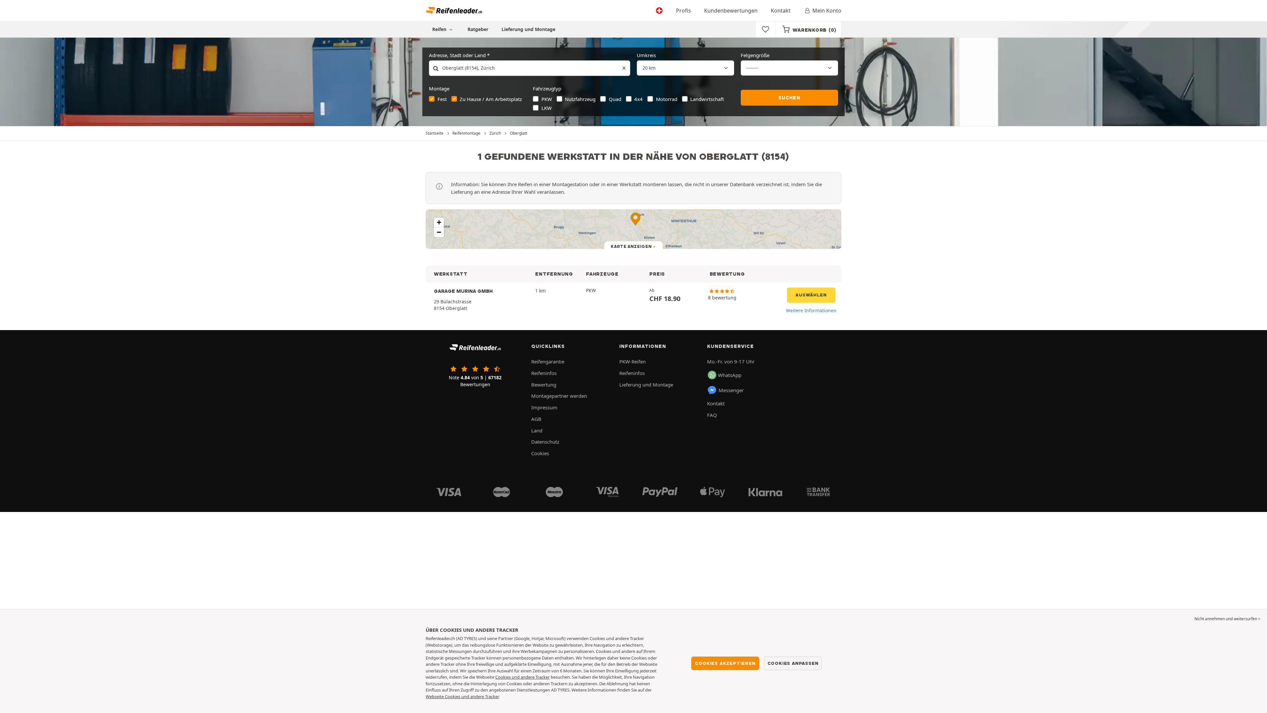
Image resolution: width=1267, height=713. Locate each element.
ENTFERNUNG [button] (554, 274)
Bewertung (543, 384)
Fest (442, 99)
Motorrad (666, 99)
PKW (546, 99)
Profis (683, 10)
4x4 (638, 99)
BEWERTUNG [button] (727, 274)
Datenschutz (545, 441)
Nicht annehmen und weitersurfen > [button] (1227, 619)
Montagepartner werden (559, 395)
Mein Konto (826, 10)
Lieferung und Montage (528, 29)
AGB (536, 419)
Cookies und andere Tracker (522, 677)
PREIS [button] (657, 274)
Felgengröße (755, 55)
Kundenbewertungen (731, 10)
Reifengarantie (547, 361)
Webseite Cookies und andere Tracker (462, 696)
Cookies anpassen (793, 663)
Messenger (731, 390)
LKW (546, 108)
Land (536, 430)
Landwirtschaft (707, 99)
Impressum (544, 407)
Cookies (540, 453)
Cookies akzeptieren (725, 663)
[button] (439, 222)
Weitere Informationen (811, 310)
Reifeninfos (544, 373)
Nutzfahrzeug (580, 99)
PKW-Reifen (632, 361)
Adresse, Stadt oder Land (457, 55)
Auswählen (811, 294)
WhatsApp (729, 375)
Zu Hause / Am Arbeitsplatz (491, 99)
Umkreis (646, 55)
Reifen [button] (440, 29)
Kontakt (781, 10)
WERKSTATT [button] (451, 274)
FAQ (712, 415)
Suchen (789, 98)
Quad (615, 99)
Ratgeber (478, 29)
